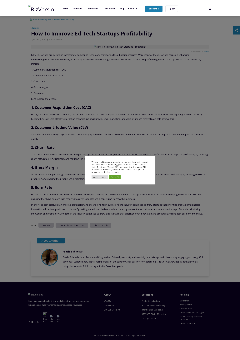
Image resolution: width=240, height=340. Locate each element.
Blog (121, 8)
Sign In (171, 8)
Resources (110, 8)
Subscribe (154, 8)
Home (65, 8)
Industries (93, 8)
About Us (132, 8)
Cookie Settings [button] (99, 177)
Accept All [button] (115, 177)
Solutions (77, 8)
